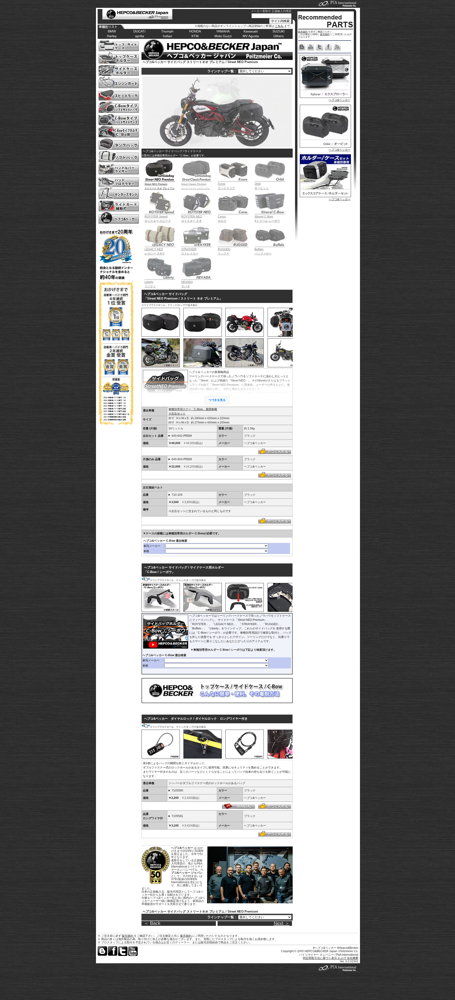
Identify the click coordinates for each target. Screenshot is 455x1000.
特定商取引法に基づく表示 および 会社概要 (330, 958)
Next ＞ (282, 923)
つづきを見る (217, 400)
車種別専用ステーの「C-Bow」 (209, 393)
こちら (279, 26)
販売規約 (303, 31)
